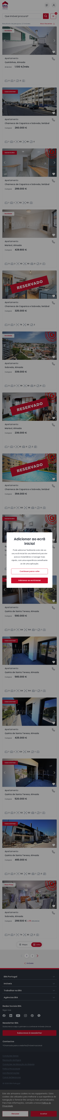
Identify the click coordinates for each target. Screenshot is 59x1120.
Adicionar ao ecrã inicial (29, 580)
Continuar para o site (29, 571)
